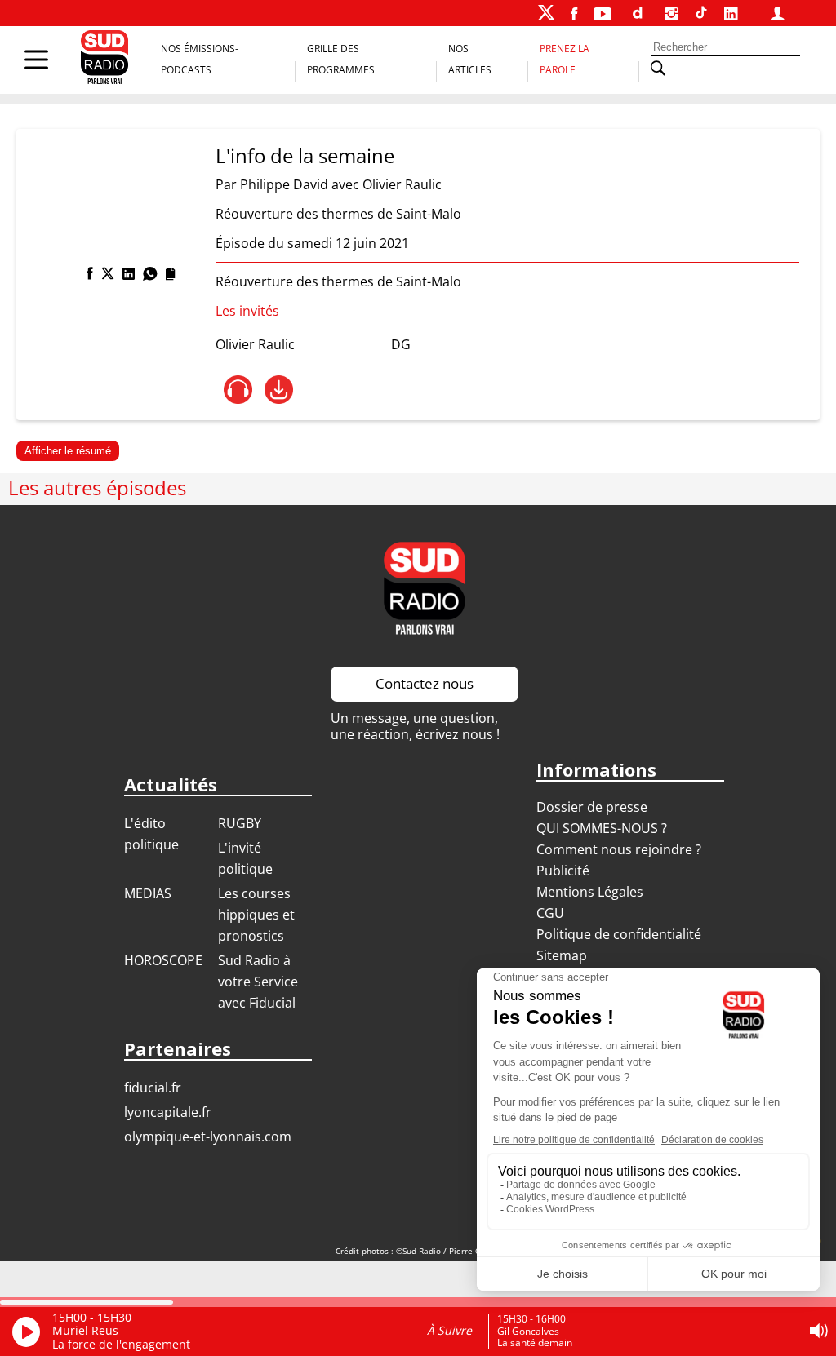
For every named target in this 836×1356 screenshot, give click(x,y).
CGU (550, 913)
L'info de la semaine (305, 155)
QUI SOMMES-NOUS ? (601, 828)
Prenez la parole (564, 59)
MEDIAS (147, 893)
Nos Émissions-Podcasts (199, 59)
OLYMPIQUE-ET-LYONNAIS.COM (207, 1137)
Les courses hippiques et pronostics (256, 914)
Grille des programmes (341, 59)
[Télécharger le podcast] (279, 389)
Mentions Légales (589, 892)
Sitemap (561, 955)
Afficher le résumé (67, 451)
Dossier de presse (591, 807)
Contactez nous (425, 683)
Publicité (562, 871)
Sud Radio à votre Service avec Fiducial (258, 981)
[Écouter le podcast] (238, 389)
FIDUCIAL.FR (152, 1088)
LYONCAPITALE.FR (167, 1112)
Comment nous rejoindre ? (620, 849)
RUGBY (239, 823)
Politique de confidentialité (618, 934)
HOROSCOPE (163, 960)
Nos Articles (469, 59)
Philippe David (284, 184)
